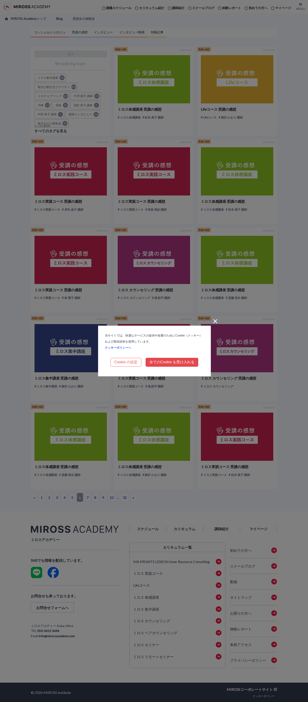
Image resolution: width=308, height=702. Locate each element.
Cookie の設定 (126, 362)
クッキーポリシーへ (118, 347)
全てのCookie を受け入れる (171, 362)
